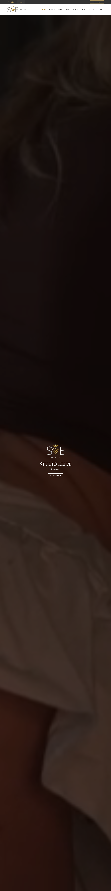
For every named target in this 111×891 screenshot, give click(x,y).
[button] (97, 2)
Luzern (22, 2)
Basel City (13, 2)
